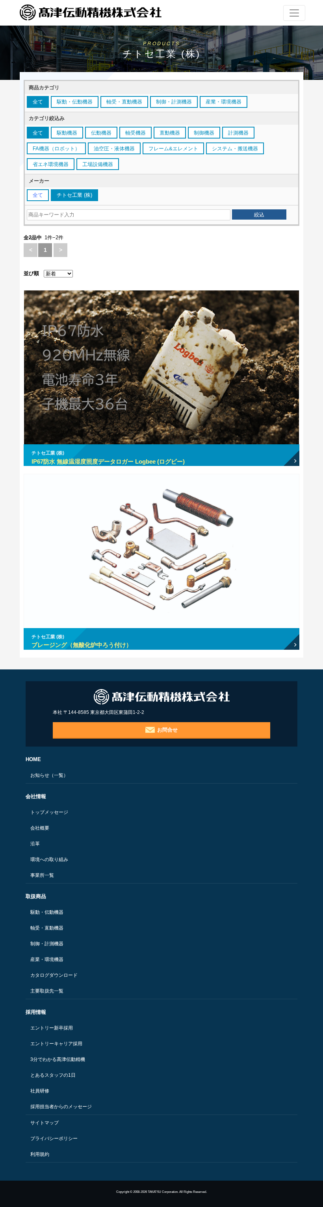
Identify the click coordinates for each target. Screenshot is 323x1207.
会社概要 (39, 828)
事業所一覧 (42, 875)
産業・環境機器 (46, 959)
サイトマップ (44, 1123)
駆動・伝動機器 (46, 912)
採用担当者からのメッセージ (61, 1106)
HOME (33, 759)
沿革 (35, 844)
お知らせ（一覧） (49, 775)
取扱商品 (36, 896)
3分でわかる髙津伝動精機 (57, 1059)
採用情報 (36, 1012)
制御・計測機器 (46, 943)
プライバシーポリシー (54, 1138)
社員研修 (39, 1091)
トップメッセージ (49, 812)
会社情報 (36, 796)
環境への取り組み (49, 859)
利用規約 (39, 1154)
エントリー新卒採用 (51, 1028)
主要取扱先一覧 (46, 991)
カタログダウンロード (54, 975)
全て (38, 102)
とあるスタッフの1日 (53, 1075)
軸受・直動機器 (46, 928)
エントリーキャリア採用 (56, 1043)
